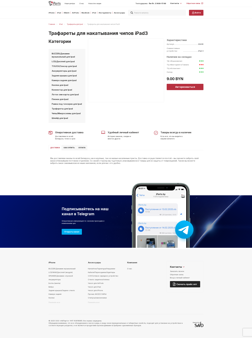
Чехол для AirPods (96, 283)
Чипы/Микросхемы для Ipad (66, 113)
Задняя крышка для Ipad (64, 75)
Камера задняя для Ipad (64, 80)
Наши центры (70, 3)
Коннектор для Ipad (62, 90)
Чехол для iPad (94, 287)
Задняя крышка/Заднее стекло (62, 290)
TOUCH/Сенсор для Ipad (64, 66)
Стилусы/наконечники (97, 298)
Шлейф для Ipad (60, 118)
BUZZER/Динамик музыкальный (62, 269)
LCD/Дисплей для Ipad (63, 61)
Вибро (51, 287)
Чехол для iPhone (95, 290)
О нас (81, 3)
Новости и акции (94, 3)
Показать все (54, 302)
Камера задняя (55, 294)
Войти (198, 13)
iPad (61, 24)
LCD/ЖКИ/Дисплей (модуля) (61, 272)
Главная (52, 24)
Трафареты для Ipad (75, 24)
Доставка (55, 148)
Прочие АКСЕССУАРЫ (97, 294)
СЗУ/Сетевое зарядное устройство (103, 276)
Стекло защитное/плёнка (98, 279)
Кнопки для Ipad (60, 85)
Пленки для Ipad (60, 99)
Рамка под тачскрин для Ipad (67, 104)
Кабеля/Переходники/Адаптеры (101, 272)
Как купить (69, 148)
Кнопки (51, 298)
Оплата (81, 148)
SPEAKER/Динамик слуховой (61, 276)
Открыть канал (71, 232)
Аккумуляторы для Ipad (64, 71)
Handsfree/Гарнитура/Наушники (101, 269)
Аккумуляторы (55, 279)
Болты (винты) (54, 283)
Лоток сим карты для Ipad (65, 94)
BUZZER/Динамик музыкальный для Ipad (63, 55)
